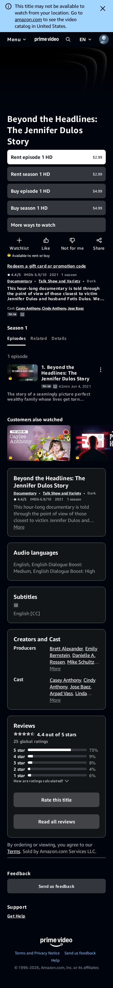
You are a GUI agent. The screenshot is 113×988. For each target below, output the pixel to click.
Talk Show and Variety (59, 281)
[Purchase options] (100, 369)
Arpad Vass (61, 693)
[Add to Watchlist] (19, 240)
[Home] (47, 39)
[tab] (16, 338)
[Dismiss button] (102, 8)
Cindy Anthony (54, 308)
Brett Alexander (66, 648)
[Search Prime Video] (68, 39)
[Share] (99, 240)
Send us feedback (80, 952)
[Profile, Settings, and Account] (104, 39)
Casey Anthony (28, 308)
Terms (13, 851)
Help (55, 960)
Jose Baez (76, 308)
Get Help (16, 915)
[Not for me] (72, 240)
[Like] (46, 240)
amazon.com (28, 19)
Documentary (19, 281)
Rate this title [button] (56, 799)
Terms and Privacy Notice (37, 952)
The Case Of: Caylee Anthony (39, 443)
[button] (41, 781)
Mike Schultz (80, 662)
